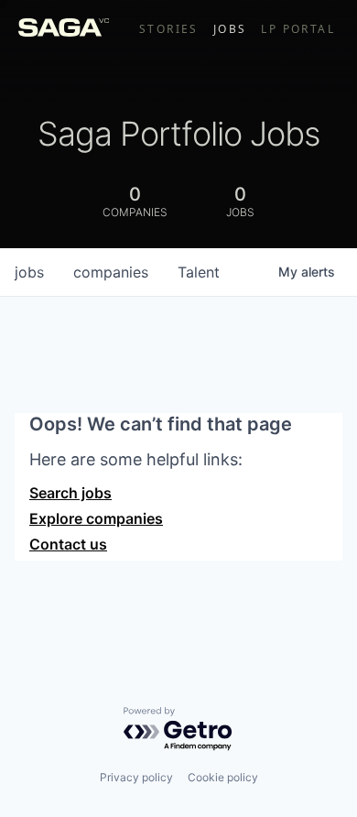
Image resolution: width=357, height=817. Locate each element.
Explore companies (96, 518)
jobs (29, 272)
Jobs (230, 29)
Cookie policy (223, 777)
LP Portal (298, 29)
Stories (169, 29)
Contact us (68, 544)
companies (110, 272)
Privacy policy (136, 777)
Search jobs (70, 493)
